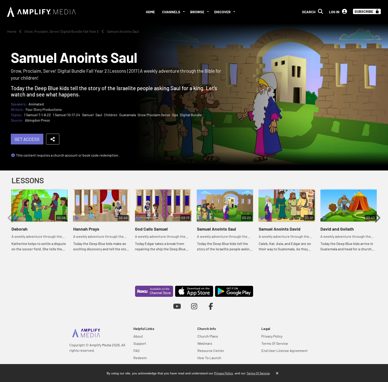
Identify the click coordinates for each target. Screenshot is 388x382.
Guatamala (127, 115)
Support (139, 343)
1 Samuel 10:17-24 (66, 115)
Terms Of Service (274, 343)
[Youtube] (177, 306)
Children (110, 115)
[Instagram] (194, 306)
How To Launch (209, 358)
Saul (98, 115)
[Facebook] (211, 306)
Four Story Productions (44, 109)
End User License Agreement (284, 350)
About (138, 336)
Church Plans (207, 336)
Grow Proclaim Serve (154, 115)
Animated (36, 104)
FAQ (136, 350)
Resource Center (210, 350)
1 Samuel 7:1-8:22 (37, 115)
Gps (175, 115)
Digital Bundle (191, 115)
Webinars (204, 343)
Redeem (140, 358)
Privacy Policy (271, 336)
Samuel (88, 115)
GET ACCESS (27, 139)
